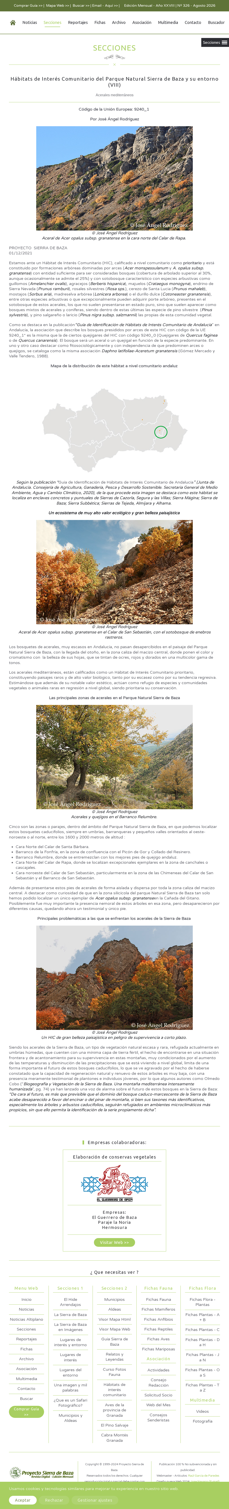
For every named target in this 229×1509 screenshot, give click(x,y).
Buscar (26, 1398)
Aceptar (23, 1500)
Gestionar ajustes (95, 1500)
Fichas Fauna (158, 1299)
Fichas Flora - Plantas (202, 1302)
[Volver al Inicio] (9, 22)
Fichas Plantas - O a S (202, 1372)
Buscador (216, 22)
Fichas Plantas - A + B (202, 1317)
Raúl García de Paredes (203, 1476)
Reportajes (78, 22)
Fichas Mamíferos (158, 1309)
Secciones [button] (52, 22)
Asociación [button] (141, 22)
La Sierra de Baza (70, 1314)
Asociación (26, 1368)
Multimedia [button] (168, 22)
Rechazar (54, 1500)
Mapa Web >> (57, 5)
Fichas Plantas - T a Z (202, 1388)
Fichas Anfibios (158, 1319)
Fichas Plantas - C (202, 1329)
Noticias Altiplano (26, 1319)
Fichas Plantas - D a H (202, 1342)
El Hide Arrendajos (70, 1302)
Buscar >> (81, 5)
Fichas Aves (158, 1339)
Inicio (26, 1299)
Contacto (193, 22)
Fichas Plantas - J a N (202, 1357)
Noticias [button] (29, 22)
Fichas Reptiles (158, 1329)
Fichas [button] (99, 22)
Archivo (119, 22)
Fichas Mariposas (158, 1349)
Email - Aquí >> (105, 5)
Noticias (26, 1309)
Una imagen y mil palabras (70, 1388)
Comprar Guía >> (28, 5)
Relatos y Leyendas (115, 1357)
